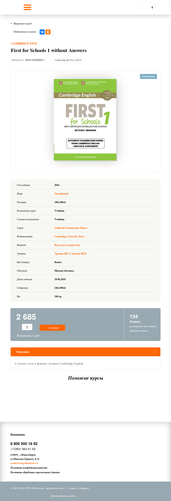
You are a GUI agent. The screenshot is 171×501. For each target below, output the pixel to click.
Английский (61, 193)
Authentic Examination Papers (70, 228)
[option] (85, 120)
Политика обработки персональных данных (35, 472)
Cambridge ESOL (24, 43)
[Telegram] (104, 495)
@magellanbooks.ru (28, 463)
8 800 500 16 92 (24, 443)
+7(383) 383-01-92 (22, 449)
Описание (22, 352)
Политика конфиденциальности (28, 467)
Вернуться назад (22, 23)
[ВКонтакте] (42, 31)
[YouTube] (115, 495)
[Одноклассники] (47, 31)
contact (14, 463)
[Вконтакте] (83, 495)
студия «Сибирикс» (78, 488)
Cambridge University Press (69, 236)
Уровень (62, 253)
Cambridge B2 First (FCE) (68, 60)
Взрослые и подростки (67, 245)
